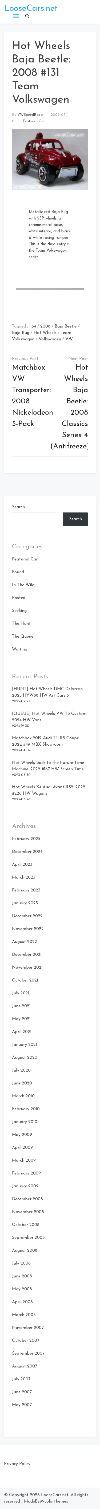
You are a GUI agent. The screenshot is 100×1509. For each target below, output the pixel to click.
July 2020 (21, 1070)
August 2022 (24, 942)
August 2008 (24, 1250)
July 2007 (21, 1379)
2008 (45, 326)
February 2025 (26, 839)
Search (18, 507)
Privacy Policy (17, 1464)
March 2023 (23, 877)
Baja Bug (20, 333)
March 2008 (24, 1315)
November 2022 (28, 929)
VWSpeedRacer (30, 115)
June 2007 (22, 1392)
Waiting (19, 649)
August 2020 (24, 1057)
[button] (27, 16)
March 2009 (24, 1160)
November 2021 (27, 967)
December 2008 (27, 1199)
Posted (18, 598)
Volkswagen (50, 339)
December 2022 (27, 916)
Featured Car (34, 121)
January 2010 (24, 1122)
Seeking (19, 611)
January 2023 (25, 903)
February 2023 (26, 890)
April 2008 (22, 1302)
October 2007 (25, 1341)
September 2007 (28, 1353)
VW (69, 339)
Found (18, 572)
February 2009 (26, 1173)
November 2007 (28, 1328)
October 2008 (25, 1225)
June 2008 (22, 1276)
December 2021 (27, 955)
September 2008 (28, 1238)
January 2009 (25, 1186)
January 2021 (24, 1045)
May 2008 (22, 1289)
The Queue (22, 636)
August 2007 (24, 1366)
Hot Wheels (45, 333)
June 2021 (21, 1006)
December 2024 (27, 852)
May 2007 (22, 1405)
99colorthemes (54, 1501)
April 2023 (22, 865)
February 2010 (26, 1109)
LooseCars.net (31, 8)
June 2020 (22, 1083)
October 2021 (25, 980)
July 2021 (20, 993)
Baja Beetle (66, 326)
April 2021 (21, 1032)
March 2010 (23, 1096)
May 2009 (22, 1135)
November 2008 (28, 1212)
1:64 (32, 326)
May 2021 (21, 1019)
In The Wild (23, 585)
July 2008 (21, 1263)
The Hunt (21, 624)
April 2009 (22, 1148)
